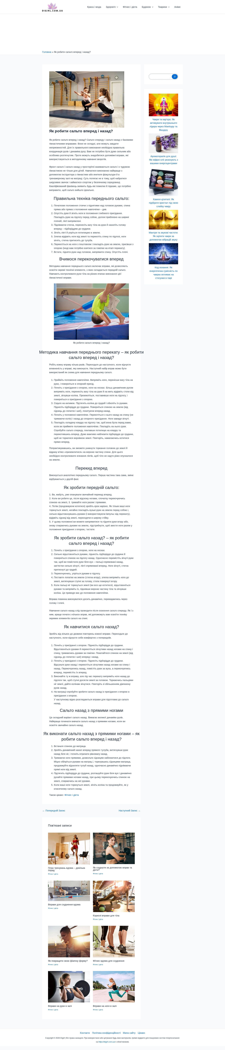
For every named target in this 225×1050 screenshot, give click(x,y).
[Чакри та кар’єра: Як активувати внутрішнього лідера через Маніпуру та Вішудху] (163, 105)
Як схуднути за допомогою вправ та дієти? (112, 868)
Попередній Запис (53, 810)
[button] (117, 7)
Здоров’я (111, 7)
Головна (46, 52)
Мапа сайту (129, 1033)
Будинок (146, 7)
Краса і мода (94, 7)
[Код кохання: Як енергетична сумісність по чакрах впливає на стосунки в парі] (163, 253)
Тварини (162, 7)
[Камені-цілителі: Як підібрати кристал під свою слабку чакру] (163, 181)
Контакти (85, 1033)
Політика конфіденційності (106, 1033)
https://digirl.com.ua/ (107, 1042)
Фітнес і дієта (130, 7)
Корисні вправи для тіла (106, 915)
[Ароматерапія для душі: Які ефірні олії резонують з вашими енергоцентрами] (163, 143)
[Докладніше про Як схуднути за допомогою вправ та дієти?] (114, 848)
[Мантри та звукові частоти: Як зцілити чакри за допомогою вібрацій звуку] (163, 219)
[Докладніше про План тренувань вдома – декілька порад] (69, 848)
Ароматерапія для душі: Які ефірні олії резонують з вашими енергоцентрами (163, 160)
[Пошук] (175, 76)
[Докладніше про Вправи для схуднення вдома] (69, 890)
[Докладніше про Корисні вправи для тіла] (114, 896)
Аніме (177, 7)
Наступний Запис (129, 810)
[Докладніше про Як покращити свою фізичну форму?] (69, 941)
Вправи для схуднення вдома (64, 904)
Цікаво (141, 1033)
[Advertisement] (112, 32)
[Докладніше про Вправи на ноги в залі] (114, 986)
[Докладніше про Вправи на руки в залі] (69, 986)
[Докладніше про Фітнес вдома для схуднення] (114, 941)
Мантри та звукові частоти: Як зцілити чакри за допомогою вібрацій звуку (163, 236)
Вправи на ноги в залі (104, 1006)
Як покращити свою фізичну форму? (68, 961)
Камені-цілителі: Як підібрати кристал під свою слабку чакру (163, 203)
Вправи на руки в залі (60, 1006)
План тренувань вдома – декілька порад (66, 869)
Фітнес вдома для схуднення (108, 961)
